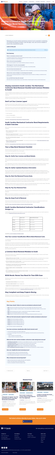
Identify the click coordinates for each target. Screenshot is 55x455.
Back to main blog (9, 35)
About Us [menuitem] (20, 1)
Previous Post (10, 370)
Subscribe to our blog (28, 421)
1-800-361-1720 (6, 435)
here (21, 326)
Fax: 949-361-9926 (4, 437)
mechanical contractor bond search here (26, 289)
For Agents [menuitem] (25, 1)
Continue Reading (5, 409)
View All (28, 370)
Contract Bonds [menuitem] (31, 1)
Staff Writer (4, 401)
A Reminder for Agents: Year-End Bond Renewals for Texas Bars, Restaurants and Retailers (10, 398)
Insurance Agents (12, 17)
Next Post (46, 370)
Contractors (4, 394)
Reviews (42, 442)
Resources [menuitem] (48, 1)
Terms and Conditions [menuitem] (4, 452)
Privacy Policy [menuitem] (15, 452)
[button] (8, 50)
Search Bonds (43, 437)
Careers (42, 440)
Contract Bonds (43, 435)
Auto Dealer (46, 392)
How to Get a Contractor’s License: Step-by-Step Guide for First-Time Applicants (27, 397)
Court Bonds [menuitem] (38, 1)
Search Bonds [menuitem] (42, 1)
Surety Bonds (4, 17)
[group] (27, 50)
